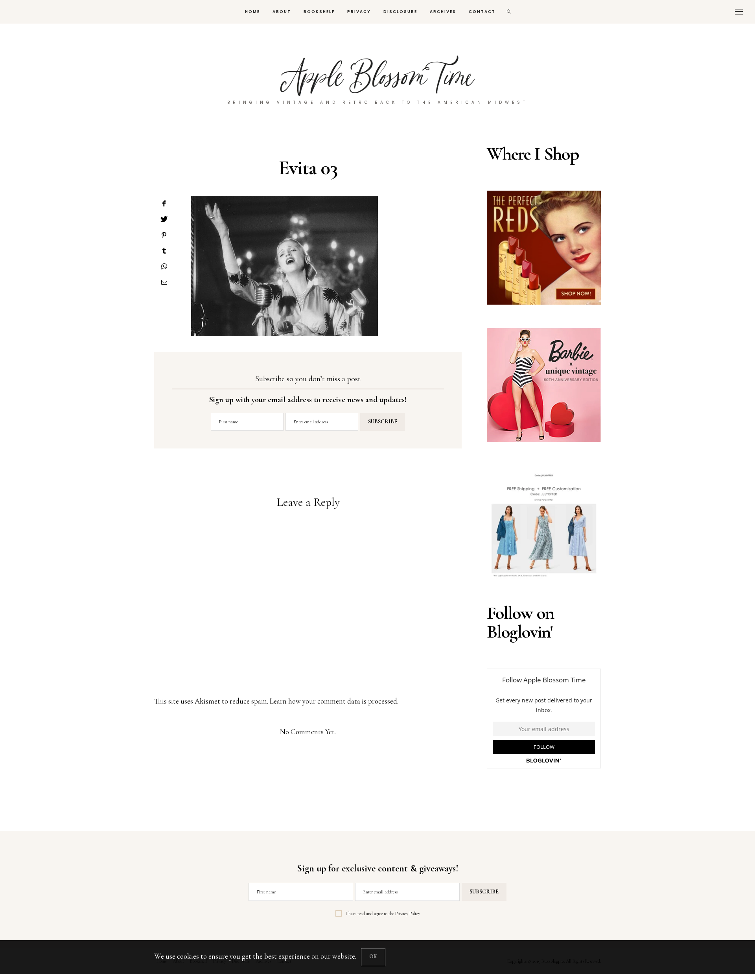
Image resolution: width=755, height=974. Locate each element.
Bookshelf (319, 12)
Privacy (359, 12)
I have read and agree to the (383, 913)
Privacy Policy (407, 913)
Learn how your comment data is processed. (334, 701)
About (282, 12)
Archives (443, 12)
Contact (482, 12)
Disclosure (400, 12)
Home (252, 12)
